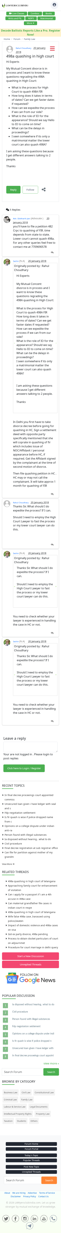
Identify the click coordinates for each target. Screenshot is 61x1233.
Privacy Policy (29, 1196)
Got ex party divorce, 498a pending (28, 934)
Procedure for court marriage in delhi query (33, 947)
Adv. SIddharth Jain (21, 218)
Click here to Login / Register (24, 768)
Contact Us (43, 1196)
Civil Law (26, 1092)
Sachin (16, 261)
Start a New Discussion (30, 956)
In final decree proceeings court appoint (33, 1055)
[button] (52, 49)
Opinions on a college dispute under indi (33, 1034)
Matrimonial (46, 18)
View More (7, 864)
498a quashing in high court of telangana (31, 881)
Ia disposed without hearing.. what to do (28, 839)
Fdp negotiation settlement (20, 812)
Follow (30, 189)
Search (51, 1072)
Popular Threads (31, 1160)
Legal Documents (38, 1106)
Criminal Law (10, 1099)
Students (21, 1120)
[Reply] (52, 252)
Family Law (26, 1099)
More (29, 23)
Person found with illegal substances (26, 834)
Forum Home (31, 1143)
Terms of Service (47, 1192)
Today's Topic (31, 1155)
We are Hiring (18, 1192)
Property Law (42, 1113)
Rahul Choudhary (23, 48)
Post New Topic (31, 1166)
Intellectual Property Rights (18, 1113)
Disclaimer (16, 1196)
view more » (51, 1063)
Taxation (8, 1120)
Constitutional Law (44, 1092)
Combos (35, 13)
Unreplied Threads (30, 964)
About (7, 1192)
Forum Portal (31, 1148)
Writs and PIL (15, 18)
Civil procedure (13, 843)
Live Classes (18, 13)
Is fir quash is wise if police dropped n (32, 1041)
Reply (13, 189)
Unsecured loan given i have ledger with (33, 1048)
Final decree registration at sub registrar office (31, 848)
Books (49, 13)
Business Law (10, 1092)
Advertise (32, 1192)
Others (33, 1120)
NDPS (31, 18)
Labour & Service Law (14, 1106)
